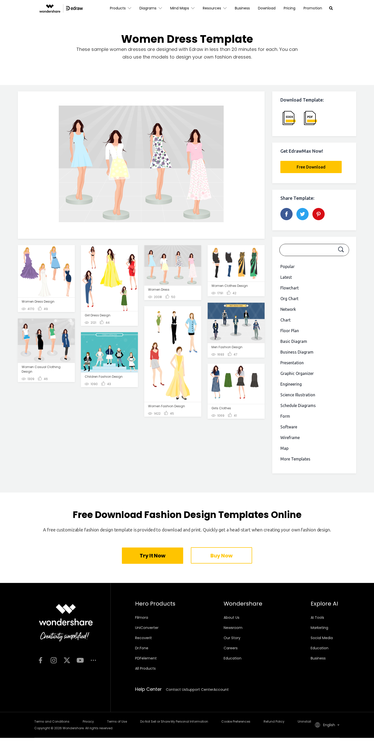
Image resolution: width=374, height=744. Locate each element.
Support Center (199, 689)
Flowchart (289, 288)
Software (288, 427)
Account (221, 689)
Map (284, 448)
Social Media (322, 637)
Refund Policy (274, 721)
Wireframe (290, 437)
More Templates (295, 459)
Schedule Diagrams (298, 405)
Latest (286, 277)
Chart (285, 320)
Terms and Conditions (51, 721)
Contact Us (176, 689)
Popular (287, 266)
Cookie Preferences (235, 721)
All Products (145, 668)
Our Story (232, 637)
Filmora (141, 617)
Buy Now (221, 555)
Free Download (311, 167)
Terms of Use (117, 721)
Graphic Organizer (297, 373)
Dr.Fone (141, 648)
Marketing (319, 627)
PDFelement (146, 658)
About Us (231, 617)
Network (288, 309)
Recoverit (143, 637)
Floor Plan (289, 330)
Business (242, 8)
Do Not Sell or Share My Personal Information (174, 721)
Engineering (291, 384)
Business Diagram (296, 352)
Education (232, 658)
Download (267, 8)
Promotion (313, 8)
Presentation (292, 362)
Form (285, 416)
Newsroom (233, 627)
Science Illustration (297, 394)
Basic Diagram (293, 341)
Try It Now (152, 555)
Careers (231, 648)
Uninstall (304, 721)
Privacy (88, 721)
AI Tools (317, 617)
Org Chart (289, 298)
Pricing (289, 8)
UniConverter (147, 627)
